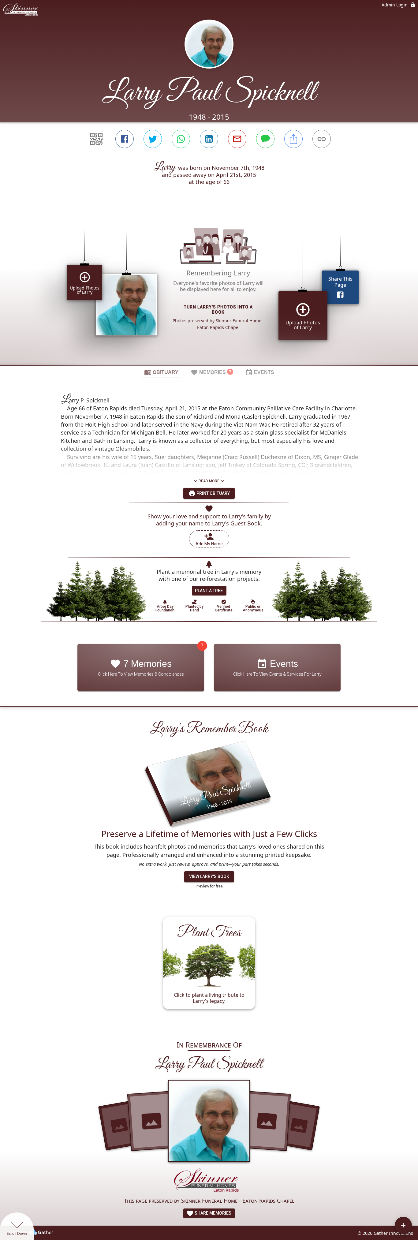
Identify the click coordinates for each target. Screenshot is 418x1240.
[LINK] (321, 139)
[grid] (209, 288)
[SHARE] (293, 139)
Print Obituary (213, 493)
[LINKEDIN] (209, 139)
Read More (209, 481)
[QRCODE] (96, 139)
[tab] (161, 372)
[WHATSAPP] (181, 139)
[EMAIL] (237, 139)
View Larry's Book (209, 876)
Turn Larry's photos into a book (218, 309)
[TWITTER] (153, 139)
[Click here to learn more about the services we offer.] (209, 1182)
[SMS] (265, 139)
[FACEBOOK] (124, 139)
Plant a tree (209, 590)
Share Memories (212, 1213)
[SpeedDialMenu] (403, 1225)
